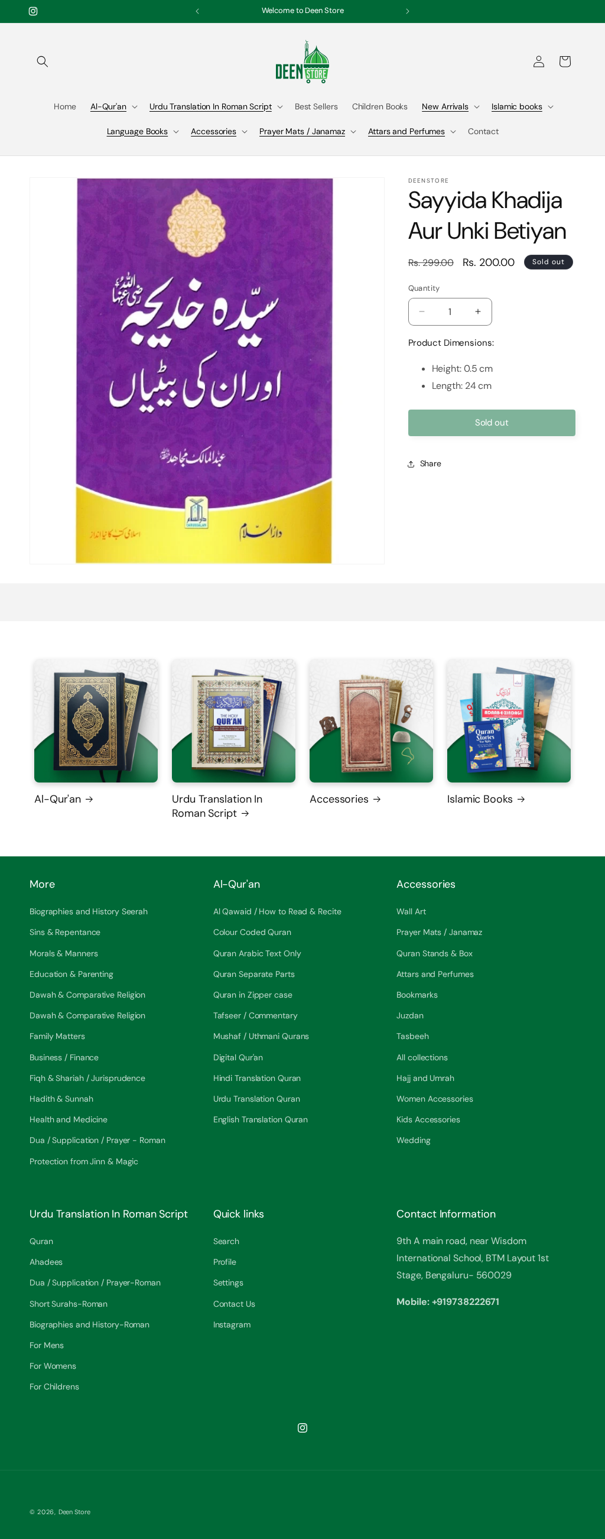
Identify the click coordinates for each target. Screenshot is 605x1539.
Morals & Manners (63, 953)
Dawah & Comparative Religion (87, 994)
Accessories (213, 131)
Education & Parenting (71, 974)
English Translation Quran (260, 1119)
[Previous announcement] (197, 11)
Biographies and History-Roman (89, 1324)
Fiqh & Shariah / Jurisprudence (87, 1078)
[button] (43, 61)
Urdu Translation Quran (256, 1098)
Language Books (137, 131)
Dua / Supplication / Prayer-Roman (95, 1282)
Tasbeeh (412, 1036)
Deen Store (74, 1512)
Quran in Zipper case (252, 994)
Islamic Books (480, 799)
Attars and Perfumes (406, 131)
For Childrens (54, 1386)
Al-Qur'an (108, 106)
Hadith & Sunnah (61, 1098)
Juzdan (409, 1015)
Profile (224, 1261)
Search (226, 1241)
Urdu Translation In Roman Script (210, 106)
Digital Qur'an (238, 1057)
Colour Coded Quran (252, 932)
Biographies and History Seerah (89, 911)
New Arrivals (445, 106)
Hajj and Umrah (425, 1078)
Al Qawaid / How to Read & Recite (277, 911)
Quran (41, 1241)
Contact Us (234, 1303)
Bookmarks (416, 994)
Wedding (413, 1140)
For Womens (53, 1366)
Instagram (232, 1324)
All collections (422, 1057)
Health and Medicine (69, 1119)
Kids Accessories (428, 1119)
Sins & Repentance (65, 932)
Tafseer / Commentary (255, 1015)
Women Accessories (434, 1098)
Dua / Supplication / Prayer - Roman (97, 1140)
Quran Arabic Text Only (257, 953)
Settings (228, 1282)
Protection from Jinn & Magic (84, 1161)
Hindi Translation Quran (257, 1078)
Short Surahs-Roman (69, 1303)
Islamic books (517, 106)
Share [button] (431, 463)
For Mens (47, 1345)
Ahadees (46, 1261)
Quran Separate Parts (254, 974)
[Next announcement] (408, 11)
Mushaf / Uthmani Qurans (261, 1036)
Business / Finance (64, 1057)
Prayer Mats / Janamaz (302, 131)
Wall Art (410, 911)
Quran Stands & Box (434, 953)
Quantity (424, 288)
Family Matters (57, 1036)
